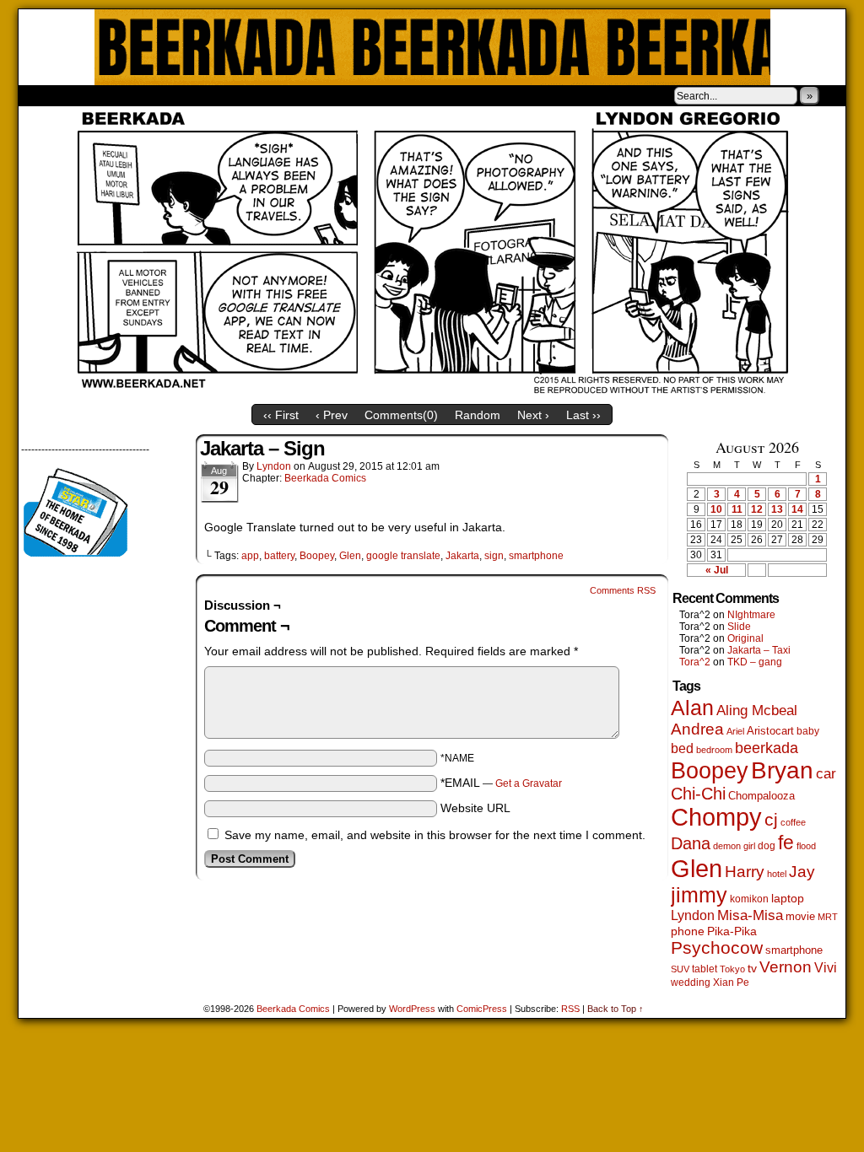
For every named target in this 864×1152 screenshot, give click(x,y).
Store (144, 95)
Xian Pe (731, 982)
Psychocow (717, 947)
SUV (680, 969)
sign (494, 556)
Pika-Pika (732, 931)
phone (688, 931)
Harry (744, 871)
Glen (350, 556)
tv (752, 968)
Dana (690, 843)
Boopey (317, 556)
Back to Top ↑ (615, 1009)
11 (737, 509)
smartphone (536, 556)
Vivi (825, 968)
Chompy (716, 817)
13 (777, 509)
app (250, 556)
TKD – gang (754, 662)
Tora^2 (694, 662)
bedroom (714, 750)
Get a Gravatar (528, 783)
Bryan (782, 770)
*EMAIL (501, 782)
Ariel (735, 731)
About (92, 95)
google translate (403, 556)
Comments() (401, 415)
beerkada (766, 747)
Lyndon (273, 466)
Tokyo (732, 969)
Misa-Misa (750, 915)
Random (477, 415)
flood (806, 846)
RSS (570, 1009)
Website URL (475, 808)
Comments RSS (623, 590)
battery (279, 556)
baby (807, 731)
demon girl (734, 846)
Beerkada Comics (432, 47)
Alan (692, 708)
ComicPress (481, 1009)
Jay (802, 871)
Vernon (785, 967)
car (826, 773)
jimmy (699, 895)
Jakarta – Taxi (759, 650)
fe (786, 842)
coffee (793, 822)
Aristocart (770, 731)
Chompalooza (761, 795)
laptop (787, 898)
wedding (690, 982)
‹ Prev (332, 415)
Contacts (208, 95)
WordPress (412, 1009)
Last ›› (583, 415)
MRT (828, 917)
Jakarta (462, 556)
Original (745, 638)
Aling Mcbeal (756, 710)
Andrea (697, 729)
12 (757, 509)
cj (771, 820)
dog (766, 845)
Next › (533, 415)
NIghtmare (751, 615)
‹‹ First (281, 415)
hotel (776, 874)
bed (682, 748)
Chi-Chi (698, 793)
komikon (749, 899)
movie (800, 917)
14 (797, 509)
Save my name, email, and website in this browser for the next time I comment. (434, 835)
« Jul (716, 570)
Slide (739, 627)
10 (716, 509)
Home (42, 95)
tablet (704, 968)
